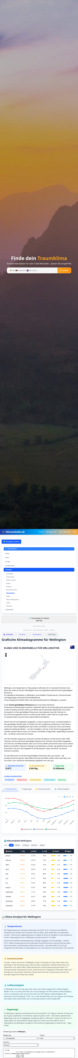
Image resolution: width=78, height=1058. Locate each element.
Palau (8, 596)
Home (41, 532)
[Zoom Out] (62, 797)
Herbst (42, 845)
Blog (74, 532)
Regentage (62, 780)
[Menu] (73, 797)
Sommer (34, 845)
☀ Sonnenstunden (43, 789)
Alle (11, 845)
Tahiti (8, 603)
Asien (7, 557)
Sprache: (6, 1042)
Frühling (26, 845)
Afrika (7, 553)
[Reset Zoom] (70, 797)
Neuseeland (10, 593)
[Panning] (67, 797)
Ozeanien (8, 570)
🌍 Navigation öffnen (11, 542)
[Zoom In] (59, 797)
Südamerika (9, 610)
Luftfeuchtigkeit (49, 780)
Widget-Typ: (7, 1035)
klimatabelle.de (34, 697)
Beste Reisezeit (64, 532)
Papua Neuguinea (12, 599)
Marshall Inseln (11, 590)
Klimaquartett (51, 532)
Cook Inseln (10, 577)
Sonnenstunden (35, 780)
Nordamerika (9, 566)
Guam (8, 583)
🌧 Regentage (26, 789)
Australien (9, 574)
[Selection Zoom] (64, 797)
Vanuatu (9, 606)
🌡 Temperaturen (10, 789)
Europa (7, 561)
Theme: (42, 1035)
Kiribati (8, 587)
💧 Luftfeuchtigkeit (61, 789)
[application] (39, 813)
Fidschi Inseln (11, 580)
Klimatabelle (9, 780)
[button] (26, 829)
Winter (17, 845)
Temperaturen (22, 780)
